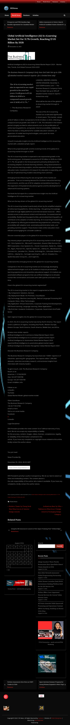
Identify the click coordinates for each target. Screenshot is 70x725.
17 (8, 560)
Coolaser (41, 718)
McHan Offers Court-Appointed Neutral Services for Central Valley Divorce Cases (50, 594)
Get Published (39, 720)
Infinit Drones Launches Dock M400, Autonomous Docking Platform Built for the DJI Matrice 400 (50, 583)
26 (16, 563)
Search (40, 543)
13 (19, 556)
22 (26, 560)
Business (55, 2)
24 (8, 563)
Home (39, 2)
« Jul (8, 570)
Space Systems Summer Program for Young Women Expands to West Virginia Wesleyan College (24, 683)
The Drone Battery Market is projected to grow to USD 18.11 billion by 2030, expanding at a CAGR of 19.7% (35, 529)
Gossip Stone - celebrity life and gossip (19, 589)
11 (12, 556)
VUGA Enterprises (44, 642)
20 (19, 560)
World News (46, 2)
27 (19, 563)
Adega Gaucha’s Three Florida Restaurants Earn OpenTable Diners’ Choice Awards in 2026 (50, 564)
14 (23, 556)
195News (14, 8)
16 (30, 556)
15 (26, 556)
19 (16, 560)
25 (12, 563)
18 (12, 560)
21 (23, 560)
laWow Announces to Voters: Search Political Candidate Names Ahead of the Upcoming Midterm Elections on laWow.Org (22, 23)
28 (23, 563)
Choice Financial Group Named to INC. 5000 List (54, 23)
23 (30, 560)
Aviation (62, 2)
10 (8, 556)
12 (16, 556)
